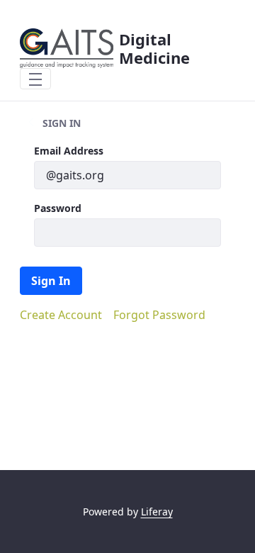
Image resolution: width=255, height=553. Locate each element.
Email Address (68, 150)
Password (57, 208)
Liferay (157, 511)
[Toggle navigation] (35, 78)
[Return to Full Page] (31, 122)
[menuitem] (61, 315)
